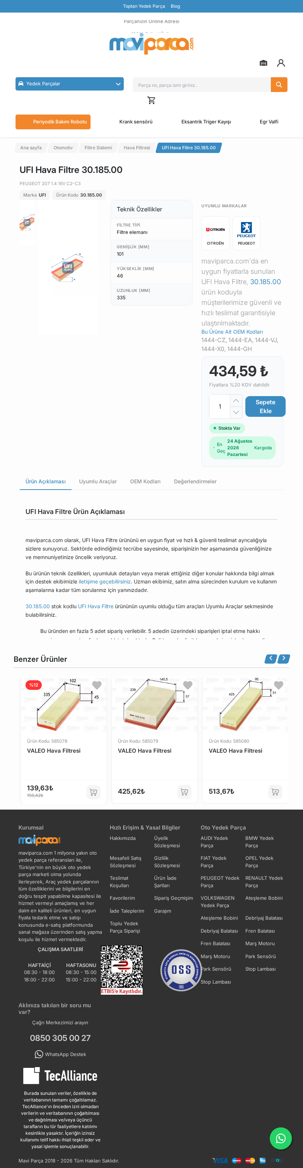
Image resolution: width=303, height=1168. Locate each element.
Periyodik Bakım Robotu (60, 122)
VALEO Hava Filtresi (54, 750)
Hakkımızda (123, 838)
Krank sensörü (136, 122)
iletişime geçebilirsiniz (105, 581)
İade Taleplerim (127, 911)
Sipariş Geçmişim (173, 898)
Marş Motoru (260, 943)
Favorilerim (122, 898)
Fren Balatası (260, 931)
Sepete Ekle (265, 406)
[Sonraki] (283, 659)
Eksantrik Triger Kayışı (206, 122)
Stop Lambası (260, 969)
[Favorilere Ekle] (97, 685)
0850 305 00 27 (60, 1038)
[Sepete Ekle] (93, 792)
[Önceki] (270, 659)
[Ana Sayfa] (151, 44)
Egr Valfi (269, 122)
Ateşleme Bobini (264, 898)
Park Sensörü (260, 956)
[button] (70, 84)
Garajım (162, 911)
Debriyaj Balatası (264, 918)
